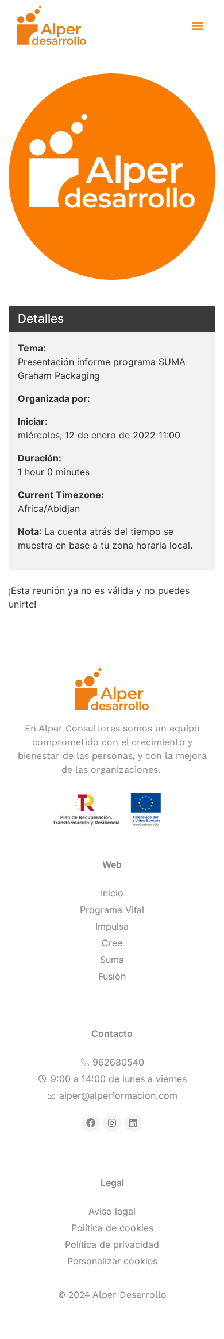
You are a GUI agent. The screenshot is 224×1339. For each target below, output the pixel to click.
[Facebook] (91, 1123)
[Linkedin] (133, 1123)
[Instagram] (112, 1123)
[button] (197, 25)
